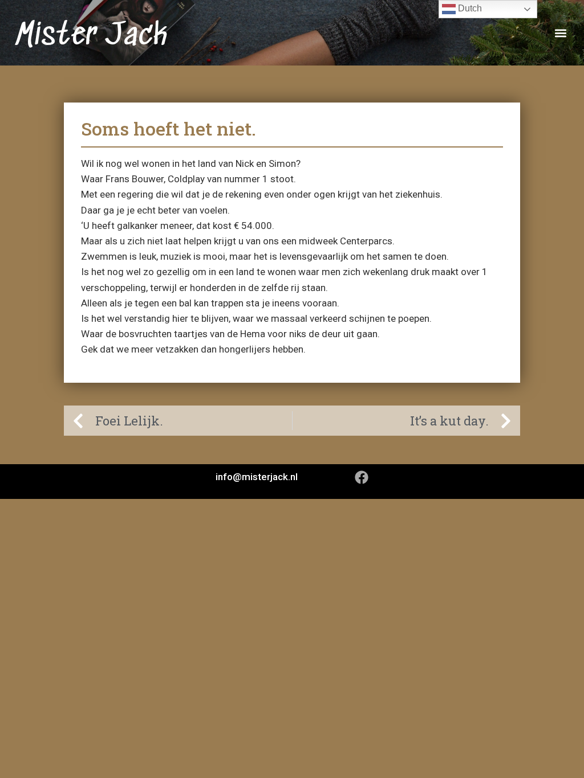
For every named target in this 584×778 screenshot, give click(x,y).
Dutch (469, 8)
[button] (560, 32)
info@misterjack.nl (257, 476)
